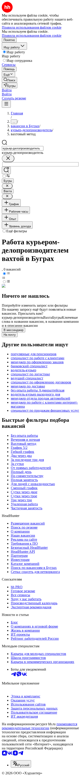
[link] (9, 80)
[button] (7, 90)
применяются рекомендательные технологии (39, 726)
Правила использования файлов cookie (31, 35)
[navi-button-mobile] (6, 104)
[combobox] (22, 148)
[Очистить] (8, 158)
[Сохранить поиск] (6, 170)
